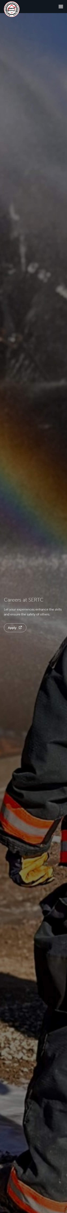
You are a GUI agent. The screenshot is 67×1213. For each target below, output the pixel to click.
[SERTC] (12, 9)
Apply (12, 628)
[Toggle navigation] (61, 6)
